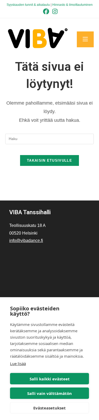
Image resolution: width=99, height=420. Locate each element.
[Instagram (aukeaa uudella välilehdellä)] (54, 11)
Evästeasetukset (49, 407)
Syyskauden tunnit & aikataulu (28, 5)
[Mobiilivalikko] (85, 39)
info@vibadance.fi (26, 240)
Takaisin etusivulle (49, 160)
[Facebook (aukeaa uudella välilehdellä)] (46, 11)
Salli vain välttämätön (49, 393)
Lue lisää (18, 363)
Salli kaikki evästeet (50, 378)
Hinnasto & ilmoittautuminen (72, 5)
